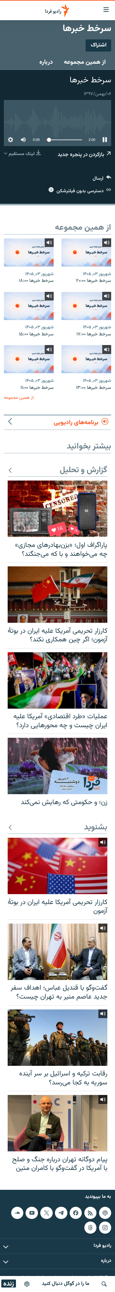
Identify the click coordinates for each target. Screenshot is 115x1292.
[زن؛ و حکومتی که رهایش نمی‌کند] (57, 766)
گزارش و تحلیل (83, 470)
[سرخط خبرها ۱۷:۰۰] (86, 306)
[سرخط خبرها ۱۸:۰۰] (29, 252)
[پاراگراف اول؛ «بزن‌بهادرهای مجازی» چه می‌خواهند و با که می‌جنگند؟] (57, 509)
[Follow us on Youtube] (32, 1212)
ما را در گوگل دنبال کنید (65, 1284)
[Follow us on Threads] (90, 1227)
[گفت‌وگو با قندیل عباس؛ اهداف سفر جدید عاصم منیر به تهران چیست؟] (57, 952)
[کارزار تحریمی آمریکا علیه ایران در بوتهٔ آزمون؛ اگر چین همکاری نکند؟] (57, 594)
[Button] (102, 180)
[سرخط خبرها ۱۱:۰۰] (29, 359)
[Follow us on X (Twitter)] (46, 1212)
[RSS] (90, 1212)
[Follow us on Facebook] (76, 1212)
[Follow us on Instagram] (105, 1227)
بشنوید (95, 828)
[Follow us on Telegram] (61, 1212)
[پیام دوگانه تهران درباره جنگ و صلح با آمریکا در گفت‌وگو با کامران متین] (57, 1123)
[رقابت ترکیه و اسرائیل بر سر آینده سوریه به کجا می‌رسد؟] (57, 1037)
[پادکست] (26, 1284)
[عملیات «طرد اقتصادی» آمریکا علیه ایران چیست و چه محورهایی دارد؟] (57, 680)
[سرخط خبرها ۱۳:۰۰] (86, 359)
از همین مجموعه (85, 62)
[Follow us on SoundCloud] (17, 1212)
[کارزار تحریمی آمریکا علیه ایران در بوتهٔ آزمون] (57, 866)
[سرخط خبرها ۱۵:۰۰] (29, 306)
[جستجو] (104, 1284)
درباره (46, 62)
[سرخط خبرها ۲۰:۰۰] (86, 252)
